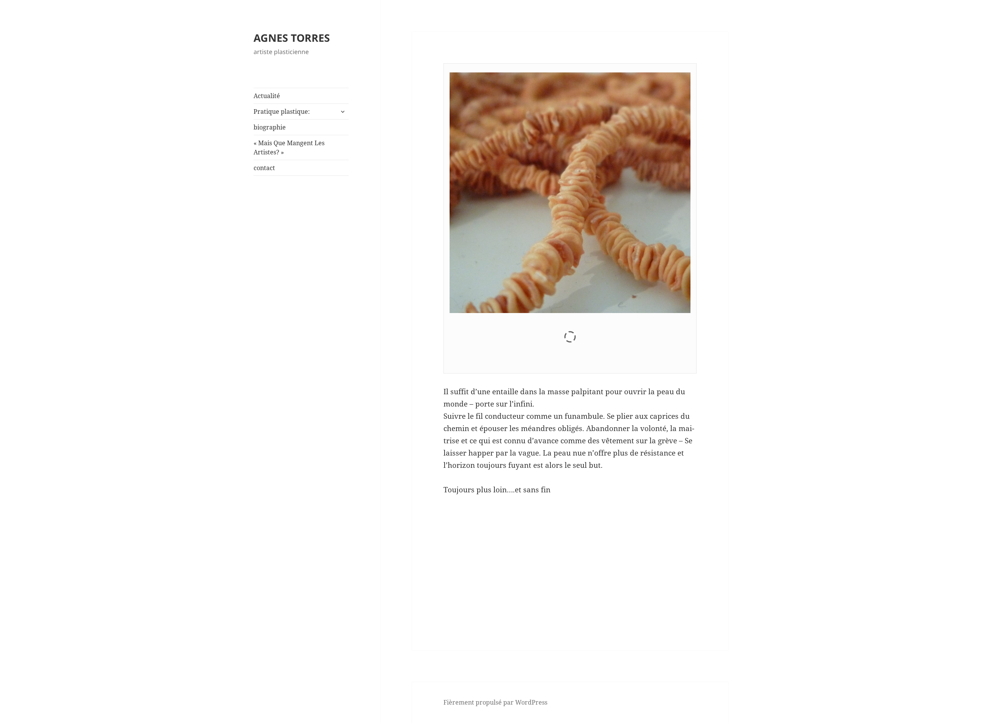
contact (264, 168)
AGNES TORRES (292, 38)
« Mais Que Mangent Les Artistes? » (289, 147)
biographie (270, 127)
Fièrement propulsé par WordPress (495, 702)
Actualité (267, 96)
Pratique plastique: (282, 111)
